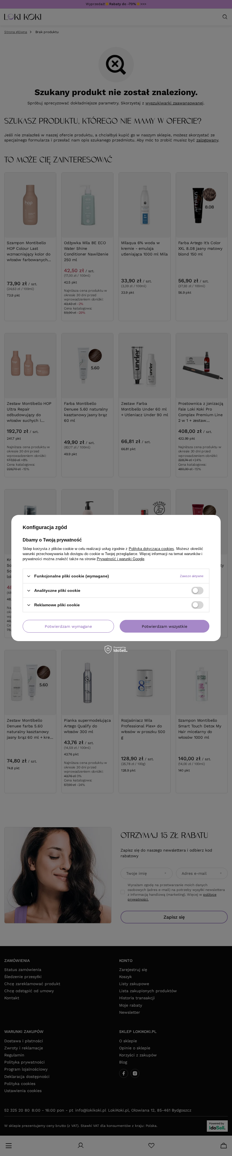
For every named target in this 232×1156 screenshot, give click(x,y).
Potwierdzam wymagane (68, 626)
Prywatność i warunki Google (120, 559)
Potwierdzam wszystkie (164, 626)
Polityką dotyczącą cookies (151, 549)
